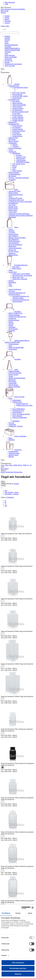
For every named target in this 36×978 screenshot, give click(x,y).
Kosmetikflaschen (13, 99)
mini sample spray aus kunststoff (22, 275)
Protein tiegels (12, 210)
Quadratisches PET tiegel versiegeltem (20, 201)
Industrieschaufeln (13, 371)
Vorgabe (16, 483)
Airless (10, 270)
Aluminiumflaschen (14, 174)
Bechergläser (12, 381)
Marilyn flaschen (17, 103)
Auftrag (4, 483)
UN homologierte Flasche (20, 87)
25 (5, 500)
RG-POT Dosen (13, 251)
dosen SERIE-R (13, 236)
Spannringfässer (17, 412)
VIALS (10, 150)
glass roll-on (16, 267)
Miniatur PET (12, 122)
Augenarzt (15, 146)
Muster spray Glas (17, 277)
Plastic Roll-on (16, 268)
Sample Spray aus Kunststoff (21, 274)
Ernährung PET (13, 138)
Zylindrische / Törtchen (15, 426)
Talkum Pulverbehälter (19, 105)
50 (5, 502)
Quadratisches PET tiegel (16, 200)
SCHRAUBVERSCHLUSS (17, 317)
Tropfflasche (12, 318)
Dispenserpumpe (13, 344)
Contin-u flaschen (17, 117)
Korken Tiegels (13, 208)
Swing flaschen (17, 134)
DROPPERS (16, 153)
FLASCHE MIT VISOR (20, 96)
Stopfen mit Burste (14, 315)
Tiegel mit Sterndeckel (15, 244)
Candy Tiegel (12, 212)
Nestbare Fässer (17, 402)
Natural (6, 468)
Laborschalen (12, 383)
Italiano (7, 19)
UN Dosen (11, 232)
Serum (14, 167)
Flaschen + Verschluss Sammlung (18, 178)
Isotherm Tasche (13, 455)
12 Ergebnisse (9, 497)
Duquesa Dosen (13, 234)
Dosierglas (11, 330)
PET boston (12, 139)
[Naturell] (2, 535)
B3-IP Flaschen (17, 98)
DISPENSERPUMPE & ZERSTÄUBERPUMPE (12, 49)
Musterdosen (12, 246)
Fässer (10, 398)
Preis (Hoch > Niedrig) (12, 494)
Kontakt (7, 62)
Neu (6, 490)
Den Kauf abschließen (18, 9)
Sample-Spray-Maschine (19, 279)
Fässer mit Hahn (17, 416)
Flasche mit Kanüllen (14, 148)
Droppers (19, 155)
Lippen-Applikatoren (14, 289)
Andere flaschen (17, 136)
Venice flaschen (17, 106)
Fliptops (10, 322)
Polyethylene (9, 472)
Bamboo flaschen (13, 172)
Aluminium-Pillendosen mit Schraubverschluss (16, 293)
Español (7, 16)
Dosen (7, 43)
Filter (3, 481)
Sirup (14, 169)
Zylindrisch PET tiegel (15, 198)
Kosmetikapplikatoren (11, 45)
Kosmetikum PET (13, 124)
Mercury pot (12, 250)
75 (5, 504)
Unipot (10, 229)
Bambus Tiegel (13, 207)
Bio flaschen (12, 176)
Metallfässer (16, 421)
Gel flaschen (16, 132)
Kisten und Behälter (11, 57)
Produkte (7, 36)
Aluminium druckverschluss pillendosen (20, 215)
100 (6, 506)
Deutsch (3, 12)
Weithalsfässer (16, 400)
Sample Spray (12, 272)
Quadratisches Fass (18, 410)
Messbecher (12, 380)
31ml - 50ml (4, 465)
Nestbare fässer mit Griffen (24, 405)
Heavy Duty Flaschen (19, 93)
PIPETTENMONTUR (15, 313)
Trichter (10, 376)
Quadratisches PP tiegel (15, 194)
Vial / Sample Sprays (18, 164)
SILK (10, 196)
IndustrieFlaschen (13, 86)
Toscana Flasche (17, 94)
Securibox (11, 231)
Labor (6, 53)
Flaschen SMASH (17, 119)
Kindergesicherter (13, 320)
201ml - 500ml (22, 465)
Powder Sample (13, 374)
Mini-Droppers (20, 158)
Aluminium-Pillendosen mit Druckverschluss (20, 300)
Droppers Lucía (21, 157)
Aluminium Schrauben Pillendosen (19, 214)
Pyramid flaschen (17, 129)
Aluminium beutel (13, 453)
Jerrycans (11, 423)
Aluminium (11, 327)
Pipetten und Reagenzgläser (16, 378)
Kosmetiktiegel (13, 203)
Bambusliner (12, 282)
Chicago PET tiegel (14, 191)
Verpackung (8, 59)
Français (7, 23)
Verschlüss (8, 46)
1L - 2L (29, 465)
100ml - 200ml (13, 465)
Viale (10, 284)
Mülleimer (11, 440)
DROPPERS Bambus (22, 162)
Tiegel (6, 41)
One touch (11, 291)
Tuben (10, 286)
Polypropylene (18, 472)
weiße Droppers (21, 160)
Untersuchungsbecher (15, 248)
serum (10, 346)
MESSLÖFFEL (13, 193)
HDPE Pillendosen (14, 241)
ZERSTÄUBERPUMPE (16, 347)
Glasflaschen (12, 151)
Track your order (10, 66)
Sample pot (11, 253)
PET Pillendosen (13, 239)
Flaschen (7, 39)
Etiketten (11, 456)
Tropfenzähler (12, 143)
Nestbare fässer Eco (22, 403)
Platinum (15, 145)
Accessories (12, 179)
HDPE (3, 472)
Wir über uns (8, 60)
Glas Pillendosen (13, 243)
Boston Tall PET (13, 141)
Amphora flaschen (17, 108)
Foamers (11, 280)
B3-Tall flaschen (17, 110)
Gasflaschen (12, 424)
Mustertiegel (12, 217)
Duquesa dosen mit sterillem (17, 237)
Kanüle (10, 325)
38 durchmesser (13, 329)
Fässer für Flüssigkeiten (19, 417)
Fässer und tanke (10, 55)
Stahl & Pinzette (13, 385)
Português (8, 21)
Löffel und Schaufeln (14, 373)
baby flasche (16, 101)
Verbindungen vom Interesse (13, 64)
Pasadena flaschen (17, 120)
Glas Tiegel (11, 205)
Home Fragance (17, 171)
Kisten (10, 438)
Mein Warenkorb (6, 9)
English (7, 17)
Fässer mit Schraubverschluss (21, 414)
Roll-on (14, 165)
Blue (2, 468)
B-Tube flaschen (17, 115)
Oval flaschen (16, 127)
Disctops (11, 323)
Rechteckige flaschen (18, 131)
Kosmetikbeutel (13, 451)
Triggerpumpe (12, 349)
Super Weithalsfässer (18, 409)
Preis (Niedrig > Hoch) (12, 492)
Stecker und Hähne (14, 386)
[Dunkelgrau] (2, 767)
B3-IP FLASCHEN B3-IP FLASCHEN (20, 112)
